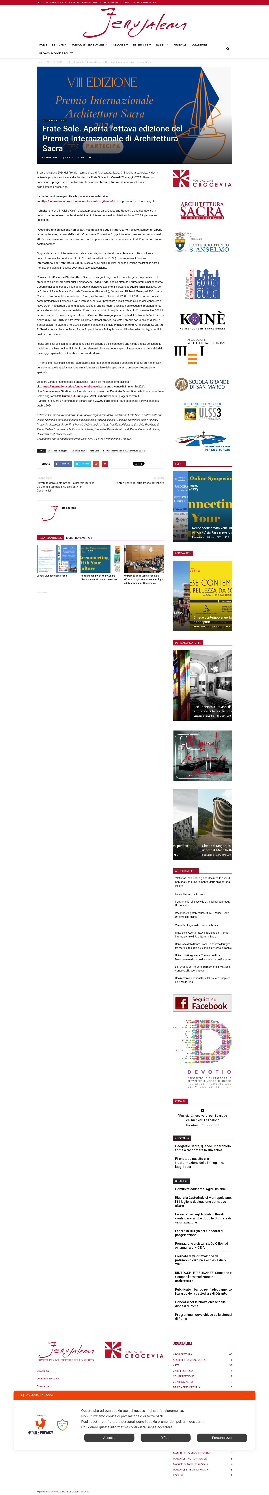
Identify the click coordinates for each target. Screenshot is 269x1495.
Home (40, 62)
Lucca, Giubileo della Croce (52, 575)
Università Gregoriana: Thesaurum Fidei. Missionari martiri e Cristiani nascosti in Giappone (203, 957)
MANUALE (180, 44)
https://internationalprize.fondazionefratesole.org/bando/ (76, 201)
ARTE (176, 1365)
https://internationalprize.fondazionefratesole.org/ (74, 386)
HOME (43, 44)
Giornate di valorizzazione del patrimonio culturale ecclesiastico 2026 (200, 1260)
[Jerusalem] (134, 22)
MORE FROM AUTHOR (79, 537)
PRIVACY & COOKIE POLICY (56, 53)
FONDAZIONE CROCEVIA (116, 2)
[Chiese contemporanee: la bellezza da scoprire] (202, 597)
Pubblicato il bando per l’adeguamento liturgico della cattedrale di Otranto (203, 1291)
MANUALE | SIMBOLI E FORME (192, 1453)
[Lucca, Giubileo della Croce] (57, 559)
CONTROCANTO (183, 1381)
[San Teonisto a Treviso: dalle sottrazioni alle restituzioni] (202, 686)
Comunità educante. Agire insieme (200, 1189)
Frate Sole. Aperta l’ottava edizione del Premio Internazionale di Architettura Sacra (201, 934)
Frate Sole (94, 450)
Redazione (51, 157)
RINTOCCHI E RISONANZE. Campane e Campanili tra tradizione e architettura (203, 1277)
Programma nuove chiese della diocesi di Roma (203, 1317)
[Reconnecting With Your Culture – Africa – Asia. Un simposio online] (100, 559)
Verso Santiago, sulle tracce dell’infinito (140, 483)
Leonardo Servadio (187, 715)
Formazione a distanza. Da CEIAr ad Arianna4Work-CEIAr (201, 1245)
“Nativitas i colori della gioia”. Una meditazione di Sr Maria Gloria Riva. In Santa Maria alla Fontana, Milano (202, 882)
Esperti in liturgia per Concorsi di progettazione (199, 1233)
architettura (182, 1138)
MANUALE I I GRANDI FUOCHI (191, 1469)
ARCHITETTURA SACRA (144, 2)
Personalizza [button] (222, 1438)
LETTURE (58, 44)
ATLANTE (119, 44)
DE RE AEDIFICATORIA (186, 1387)
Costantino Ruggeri (58, 450)
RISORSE (178, 1475)
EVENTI (160, 44)
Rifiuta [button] (166, 1438)
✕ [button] (247, 1395)
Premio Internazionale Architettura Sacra (124, 450)
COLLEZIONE (200, 44)
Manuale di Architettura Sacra (190, 1464)
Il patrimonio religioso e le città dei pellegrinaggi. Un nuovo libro (202, 903)
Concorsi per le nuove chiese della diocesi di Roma (200, 1304)
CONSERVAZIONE (183, 1376)
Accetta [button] (109, 1438)
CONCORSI (181, 1181)
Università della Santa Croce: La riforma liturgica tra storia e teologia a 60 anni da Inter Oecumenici (65, 486)
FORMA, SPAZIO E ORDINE (88, 44)
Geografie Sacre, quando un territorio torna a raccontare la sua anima (203, 1148)
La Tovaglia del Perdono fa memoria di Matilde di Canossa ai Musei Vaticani (203, 968)
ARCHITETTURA (50, 120)
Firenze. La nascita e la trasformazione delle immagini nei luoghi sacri (200, 1163)
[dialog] (135, 1420)
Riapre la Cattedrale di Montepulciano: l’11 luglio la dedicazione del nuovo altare (203, 1202)
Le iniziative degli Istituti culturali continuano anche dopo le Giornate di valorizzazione (203, 1218)
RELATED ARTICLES (50, 537)
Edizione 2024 (78, 450)
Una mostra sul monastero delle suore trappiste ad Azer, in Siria (202, 980)
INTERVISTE (140, 44)
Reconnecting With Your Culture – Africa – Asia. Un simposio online (202, 915)
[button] (227, 49)
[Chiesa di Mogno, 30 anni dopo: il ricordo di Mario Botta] (202, 825)
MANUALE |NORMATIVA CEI (190, 1458)
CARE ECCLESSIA (183, 1370)
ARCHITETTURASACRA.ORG (189, 1360)
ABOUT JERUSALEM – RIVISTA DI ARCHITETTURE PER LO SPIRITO (69, 2)
